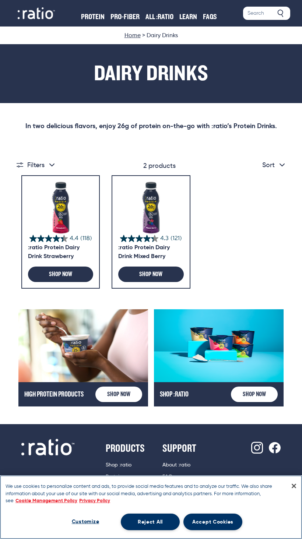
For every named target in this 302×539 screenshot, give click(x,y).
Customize (85, 521)
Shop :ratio (118, 464)
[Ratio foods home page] (36, 13)
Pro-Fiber (125, 17)
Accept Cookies (212, 521)
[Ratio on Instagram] (257, 448)
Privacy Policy (94, 500)
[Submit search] (280, 13)
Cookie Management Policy (46, 500)
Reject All (150, 521)
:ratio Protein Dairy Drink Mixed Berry (144, 251)
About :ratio (176, 464)
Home (132, 35)
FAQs (210, 17)
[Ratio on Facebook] (275, 448)
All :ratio (159, 17)
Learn (188, 17)
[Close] (294, 486)
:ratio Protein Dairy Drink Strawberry (54, 251)
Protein (93, 17)
